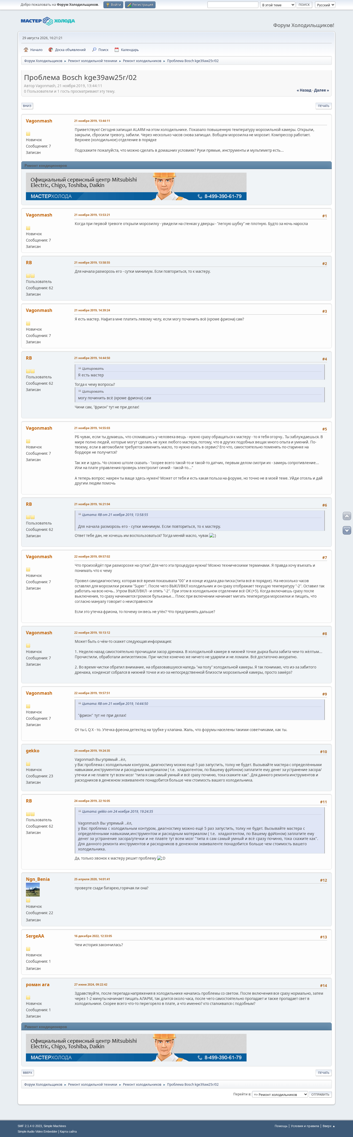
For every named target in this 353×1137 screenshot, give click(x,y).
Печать (323, 106)
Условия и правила (305, 1126)
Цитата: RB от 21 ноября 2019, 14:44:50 (115, 703)
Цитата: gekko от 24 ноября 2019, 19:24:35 (117, 811)
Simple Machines (55, 1126)
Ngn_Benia (38, 879)
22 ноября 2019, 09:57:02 (92, 556)
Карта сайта (68, 1131)
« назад (304, 90)
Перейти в (241, 1094)
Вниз (27, 106)
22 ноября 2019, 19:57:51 (92, 693)
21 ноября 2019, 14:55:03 (92, 428)
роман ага (38, 984)
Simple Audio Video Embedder (37, 1131)
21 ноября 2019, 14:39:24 (92, 310)
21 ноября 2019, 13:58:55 (92, 262)
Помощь (281, 1126)
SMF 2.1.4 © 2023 (30, 1126)
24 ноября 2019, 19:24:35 (92, 750)
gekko (32, 751)
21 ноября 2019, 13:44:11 (92, 121)
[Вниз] (347, 530)
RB (29, 262)
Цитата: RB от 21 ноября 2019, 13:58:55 (115, 514)
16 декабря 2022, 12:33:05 (93, 936)
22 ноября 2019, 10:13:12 (92, 632)
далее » (321, 90)
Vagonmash (39, 121)
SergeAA (35, 936)
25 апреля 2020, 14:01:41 (92, 879)
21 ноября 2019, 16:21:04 (92, 504)
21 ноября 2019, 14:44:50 (92, 358)
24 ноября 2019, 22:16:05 (92, 801)
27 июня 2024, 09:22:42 (90, 984)
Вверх (27, 1073)
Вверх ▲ (329, 1126)
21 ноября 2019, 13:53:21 (92, 215)
